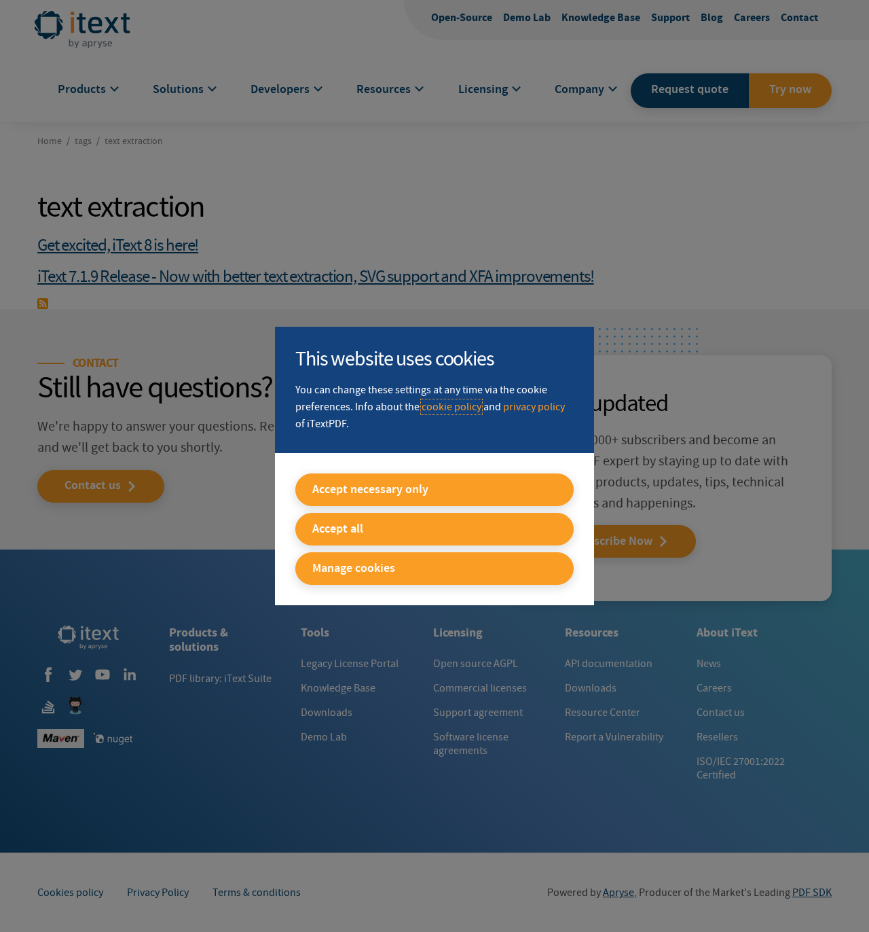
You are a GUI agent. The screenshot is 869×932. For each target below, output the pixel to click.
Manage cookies (353, 568)
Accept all (337, 529)
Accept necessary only (370, 490)
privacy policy (534, 407)
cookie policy (451, 407)
